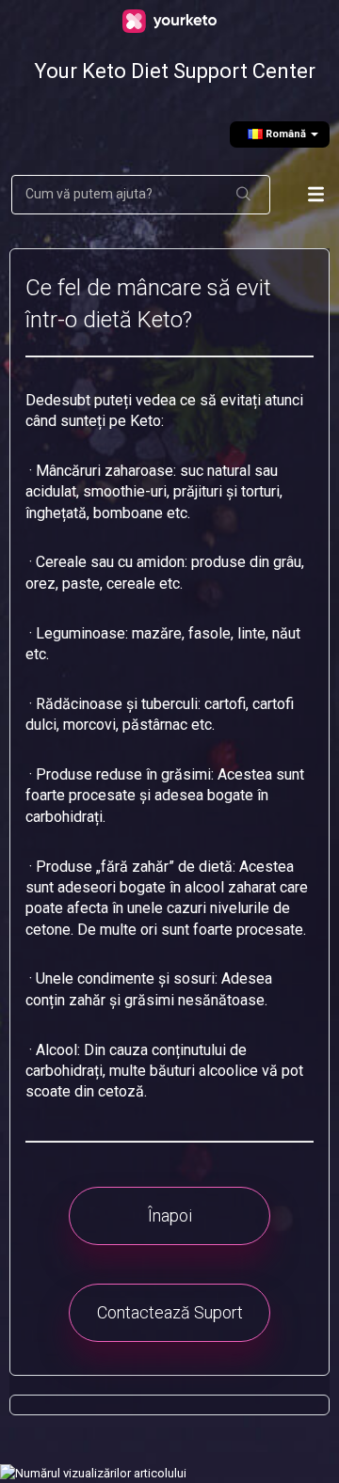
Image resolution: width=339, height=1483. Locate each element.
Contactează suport (170, 1312)
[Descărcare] (165, 738)
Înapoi (170, 1215)
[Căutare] (244, 194)
